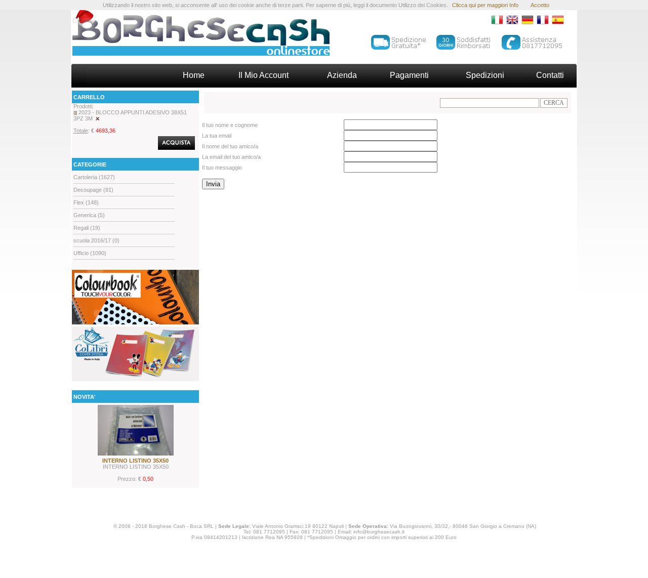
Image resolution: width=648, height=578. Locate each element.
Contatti (550, 75)
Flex (78, 202)
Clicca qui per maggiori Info (485, 5)
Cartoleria (85, 177)
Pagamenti (409, 75)
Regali (81, 228)
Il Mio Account (263, 75)
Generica (84, 215)
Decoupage (87, 190)
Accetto (540, 5)
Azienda (342, 75)
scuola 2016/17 (92, 240)
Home (194, 75)
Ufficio (81, 253)
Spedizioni (485, 75)
